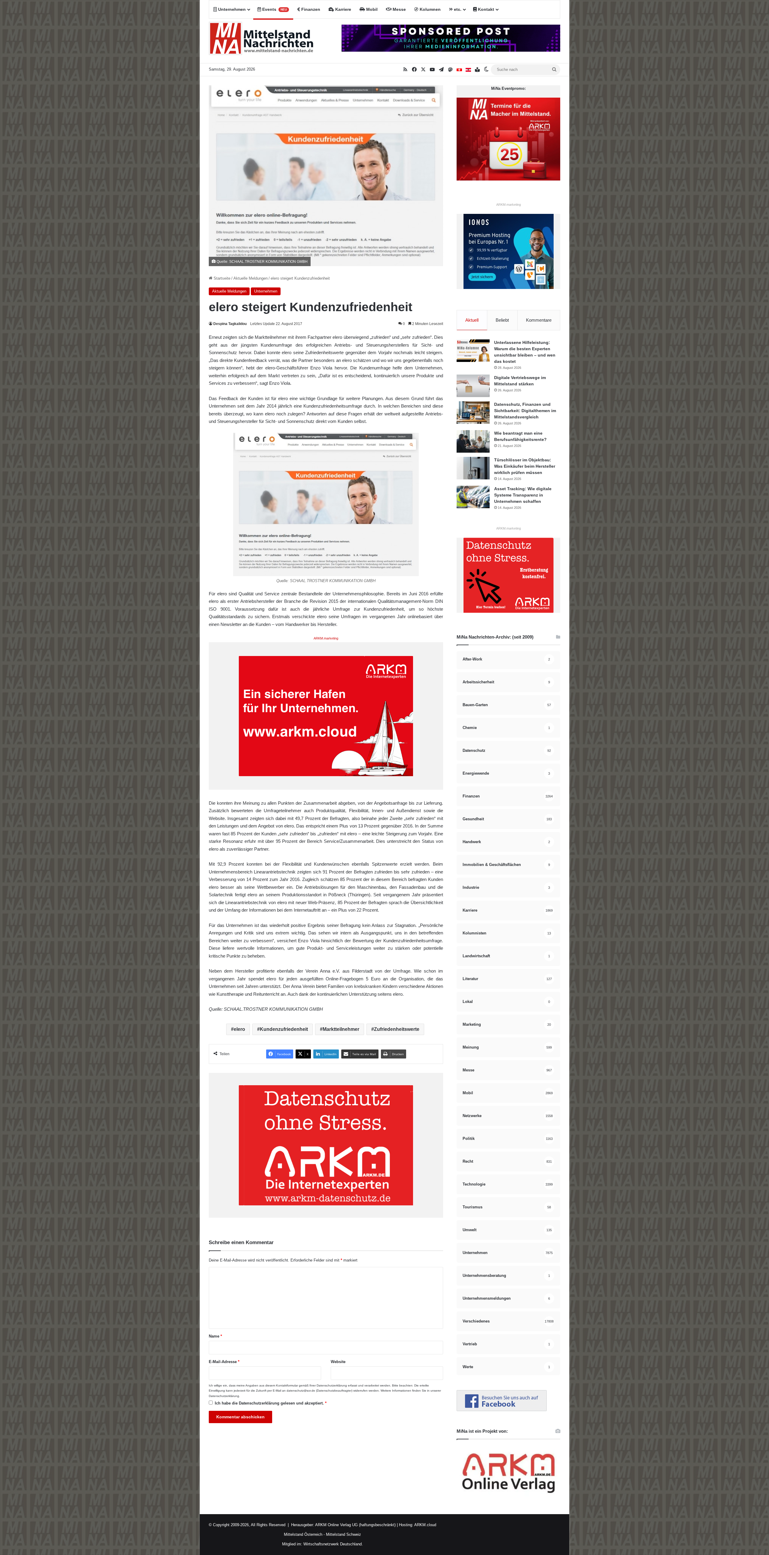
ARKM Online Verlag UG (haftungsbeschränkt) (355, 1525)
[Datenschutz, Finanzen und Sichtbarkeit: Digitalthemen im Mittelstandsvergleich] (473, 412)
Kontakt (485, 9)
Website (338, 1361)
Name (215, 1336)
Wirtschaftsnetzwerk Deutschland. (333, 1544)
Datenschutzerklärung (332, 1385)
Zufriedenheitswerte (396, 1029)
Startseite (221, 278)
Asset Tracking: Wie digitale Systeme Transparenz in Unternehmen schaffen (523, 495)
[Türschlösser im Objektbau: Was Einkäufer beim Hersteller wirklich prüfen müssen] (473, 468)
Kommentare (539, 320)
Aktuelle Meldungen (250, 278)
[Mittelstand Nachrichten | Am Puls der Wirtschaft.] (261, 41)
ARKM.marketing (326, 638)
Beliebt (502, 320)
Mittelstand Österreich (303, 1534)
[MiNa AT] (468, 70)
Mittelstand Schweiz (343, 1534)
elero (239, 1029)
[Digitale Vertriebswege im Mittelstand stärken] (473, 386)
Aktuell (472, 320)
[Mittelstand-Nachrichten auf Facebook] (502, 1410)
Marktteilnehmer (341, 1029)
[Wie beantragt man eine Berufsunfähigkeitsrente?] (473, 441)
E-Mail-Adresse (224, 1361)
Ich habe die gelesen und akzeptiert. (271, 1403)
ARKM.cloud (424, 1525)
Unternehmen (231, 9)
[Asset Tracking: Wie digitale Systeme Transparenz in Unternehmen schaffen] (473, 497)
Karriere (342, 9)
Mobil (371, 9)
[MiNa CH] (459, 70)
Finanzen (310, 9)
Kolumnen (429, 9)
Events (274, 9)
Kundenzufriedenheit (284, 1029)
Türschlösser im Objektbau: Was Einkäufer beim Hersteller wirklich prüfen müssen (524, 466)
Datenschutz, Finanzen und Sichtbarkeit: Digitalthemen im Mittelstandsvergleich (525, 410)
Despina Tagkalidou (230, 324)
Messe (398, 9)
